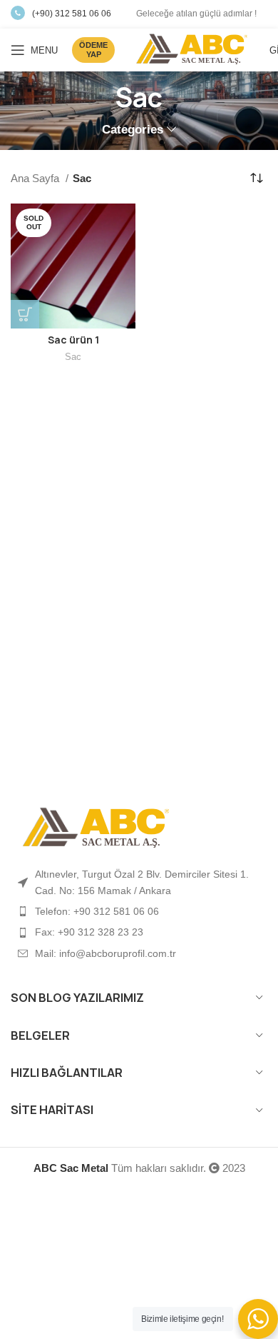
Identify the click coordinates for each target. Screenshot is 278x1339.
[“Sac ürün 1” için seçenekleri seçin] (25, 314)
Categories (132, 130)
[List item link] (139, 911)
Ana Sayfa (36, 178)
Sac (73, 356)
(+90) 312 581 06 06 (71, 14)
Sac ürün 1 (73, 340)
